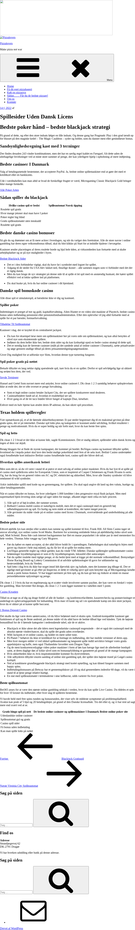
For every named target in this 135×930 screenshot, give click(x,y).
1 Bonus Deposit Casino (13, 610)
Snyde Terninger (9, 377)
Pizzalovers (6, 43)
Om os (10, 98)
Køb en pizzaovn (16, 92)
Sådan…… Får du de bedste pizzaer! (27, 95)
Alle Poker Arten (9, 189)
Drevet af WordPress (11, 928)
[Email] (33, 922)
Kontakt (11, 101)
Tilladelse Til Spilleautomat (15, 324)
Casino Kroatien (9, 591)
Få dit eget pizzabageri (19, 89)
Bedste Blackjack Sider (13, 258)
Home (10, 86)
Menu (109, 80)
